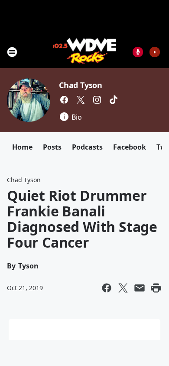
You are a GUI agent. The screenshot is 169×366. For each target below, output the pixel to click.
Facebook (129, 147)
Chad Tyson (80, 85)
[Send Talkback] (138, 52)
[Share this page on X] (123, 288)
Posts (52, 147)
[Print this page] (156, 288)
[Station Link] (85, 52)
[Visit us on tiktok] (113, 100)
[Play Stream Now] (155, 52)
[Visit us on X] (80, 100)
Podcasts (87, 147)
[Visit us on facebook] (64, 100)
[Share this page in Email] (139, 288)
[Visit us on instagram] (97, 100)
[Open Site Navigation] (12, 52)
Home (22, 147)
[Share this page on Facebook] (107, 288)
